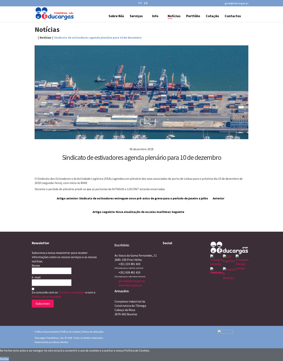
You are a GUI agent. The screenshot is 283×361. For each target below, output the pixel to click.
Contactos (233, 16)
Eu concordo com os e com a (63, 294)
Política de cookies (70, 331)
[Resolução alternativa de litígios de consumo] (233, 335)
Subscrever (43, 303)
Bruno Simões (61, 342)
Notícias (174, 16)
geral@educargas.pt (236, 3)
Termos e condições (72, 292)
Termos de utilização (93, 331)
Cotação (212, 16)
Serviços (136, 16)
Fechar (4, 359)
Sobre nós (116, 16)
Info (155, 16)
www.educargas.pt (130, 285)
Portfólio (193, 16)
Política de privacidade (46, 296)
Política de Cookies (136, 350)
